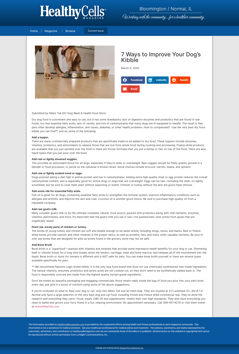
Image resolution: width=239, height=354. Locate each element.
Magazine (51, 31)
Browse (70, 31)
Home (34, 31)
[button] (133, 80)
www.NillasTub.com (47, 306)
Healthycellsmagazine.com (71, 324)
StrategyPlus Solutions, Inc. (132, 348)
